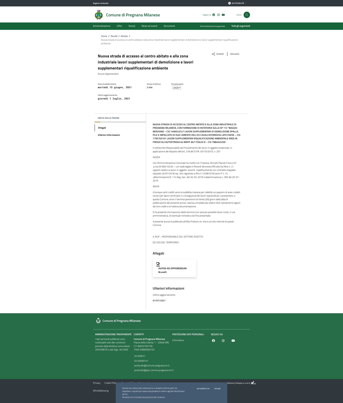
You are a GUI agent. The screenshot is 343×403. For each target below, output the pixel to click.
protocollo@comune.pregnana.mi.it (151, 365)
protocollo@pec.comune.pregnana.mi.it (152, 370)
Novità (114, 36)
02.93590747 (141, 361)
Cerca (238, 14)
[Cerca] (247, 15)
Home (104, 36)
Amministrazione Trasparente (113, 334)
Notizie (124, 36)
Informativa (203, 388)
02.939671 (140, 356)
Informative (178, 340)
